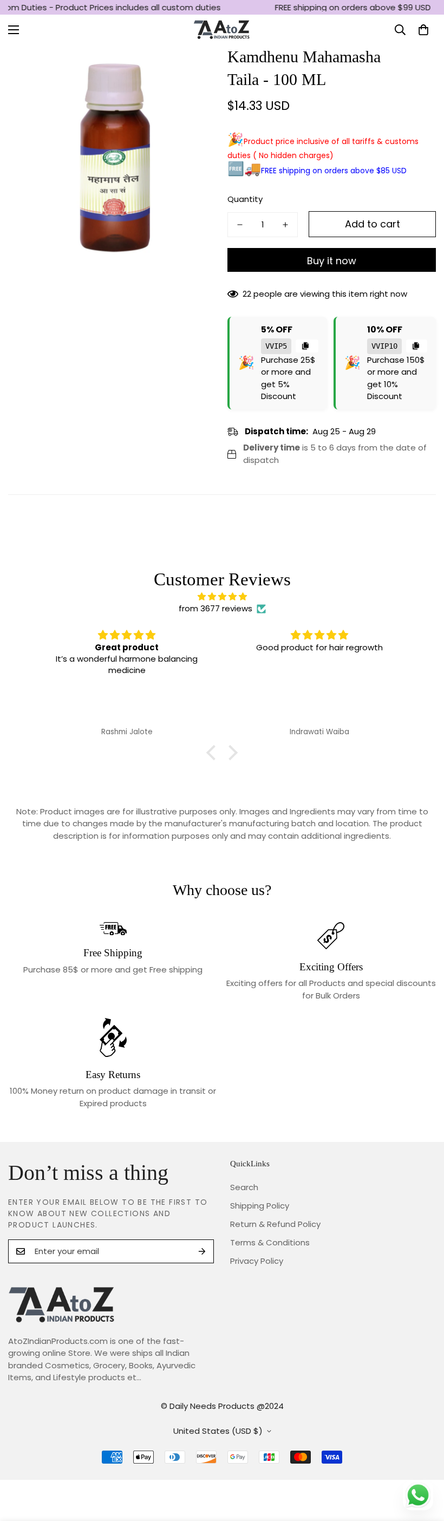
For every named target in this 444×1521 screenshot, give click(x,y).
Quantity (245, 199)
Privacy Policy (256, 1261)
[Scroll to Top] (422, 1462)
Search (244, 1187)
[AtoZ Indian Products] (222, 30)
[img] (222, 597)
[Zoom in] (193, 68)
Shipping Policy (259, 1205)
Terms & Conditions (270, 1242)
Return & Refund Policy (275, 1224)
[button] (423, 29)
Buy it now (331, 260)
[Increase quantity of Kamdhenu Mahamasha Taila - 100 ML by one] (285, 225)
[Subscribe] (202, 1251)
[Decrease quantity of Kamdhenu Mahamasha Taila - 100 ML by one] (240, 225)
